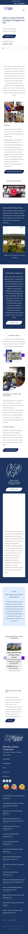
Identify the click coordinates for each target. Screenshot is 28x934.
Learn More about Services (14, 171)
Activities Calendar (10, 450)
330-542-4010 (16, 1)
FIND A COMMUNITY (19, 3)
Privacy (5, 920)
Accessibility (12, 920)
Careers (10, 720)
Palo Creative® (15, 928)
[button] (22, 242)
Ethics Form (6, 776)
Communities (6, 759)
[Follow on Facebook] (4, 781)
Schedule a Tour (9, 36)
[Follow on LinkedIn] (10, 781)
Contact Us (6, 772)
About (4, 767)
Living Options (7, 763)
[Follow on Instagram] (7, 781)
